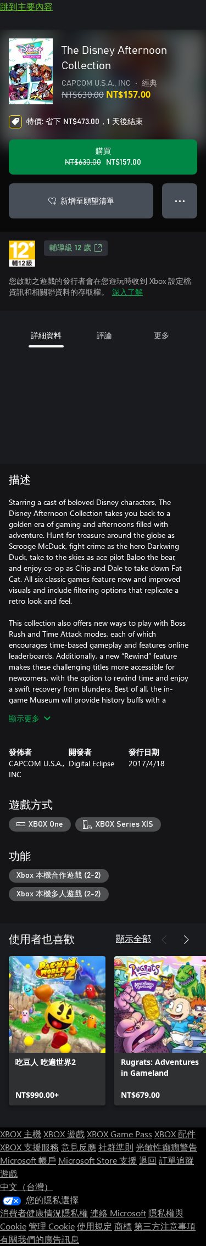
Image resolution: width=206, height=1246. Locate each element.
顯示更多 (24, 718)
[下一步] (186, 939)
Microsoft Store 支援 (97, 1160)
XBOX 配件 (175, 1134)
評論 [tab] (104, 335)
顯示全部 (133, 938)
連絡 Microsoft (118, 1213)
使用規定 (94, 1226)
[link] (57, 1030)
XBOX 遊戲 (64, 1134)
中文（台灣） (26, 1186)
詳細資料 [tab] (46, 335)
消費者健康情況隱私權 (44, 1213)
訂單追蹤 (176, 1160)
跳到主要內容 (26, 6)
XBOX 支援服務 (29, 1147)
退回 (148, 1160)
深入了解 (127, 292)
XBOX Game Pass (119, 1134)
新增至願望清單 (87, 200)
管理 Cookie (52, 1226)
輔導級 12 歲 (70, 248)
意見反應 (78, 1147)
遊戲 (9, 1173)
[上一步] (164, 939)
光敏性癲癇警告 (166, 1147)
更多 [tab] (161, 335)
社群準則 (115, 1147)
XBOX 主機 (20, 1134)
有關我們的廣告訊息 (39, 1239)
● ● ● (180, 201)
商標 (123, 1226)
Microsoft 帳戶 (28, 1160)
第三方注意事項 (165, 1226)
